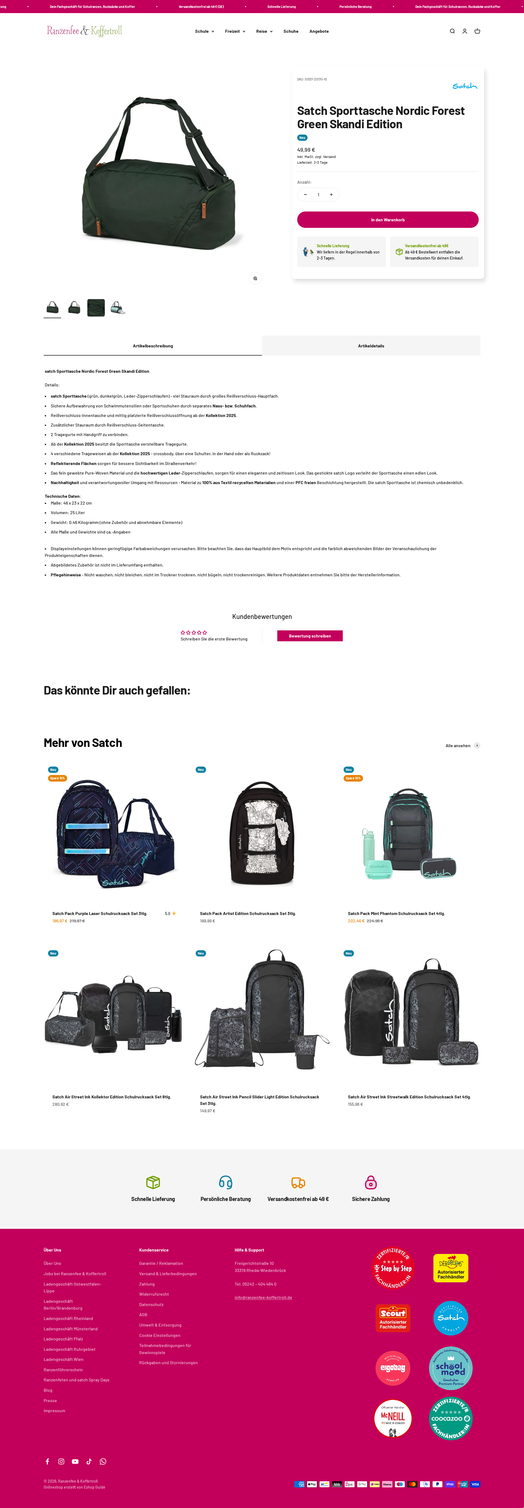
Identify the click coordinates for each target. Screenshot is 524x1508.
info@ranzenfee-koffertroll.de (263, 1297)
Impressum (54, 1410)
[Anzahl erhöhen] (331, 194)
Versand (329, 156)
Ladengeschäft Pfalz (63, 1338)
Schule (202, 31)
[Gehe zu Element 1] (52, 308)
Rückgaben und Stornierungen (168, 1362)
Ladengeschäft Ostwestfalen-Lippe (72, 1287)
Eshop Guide (94, 1487)
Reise (261, 31)
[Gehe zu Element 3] (96, 308)
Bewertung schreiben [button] (310, 635)
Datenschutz (151, 1304)
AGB (143, 1314)
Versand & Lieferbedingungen (168, 1273)
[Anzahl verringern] (305, 194)
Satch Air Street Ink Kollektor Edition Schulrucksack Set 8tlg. (111, 1096)
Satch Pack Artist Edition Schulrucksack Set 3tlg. (248, 913)
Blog (48, 1390)
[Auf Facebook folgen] (47, 1461)
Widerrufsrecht (154, 1294)
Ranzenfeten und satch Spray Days (76, 1379)
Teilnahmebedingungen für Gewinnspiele (165, 1349)
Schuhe (291, 31)
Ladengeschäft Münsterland (71, 1328)
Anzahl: (304, 181)
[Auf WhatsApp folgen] (103, 1461)
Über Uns (52, 1263)
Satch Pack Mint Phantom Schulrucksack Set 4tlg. (396, 913)
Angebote (319, 31)
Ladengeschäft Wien (64, 1359)
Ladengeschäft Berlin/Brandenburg (63, 1304)
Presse (50, 1400)
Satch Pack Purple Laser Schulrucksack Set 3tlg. (99, 913)
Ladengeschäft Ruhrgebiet (70, 1349)
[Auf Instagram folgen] (61, 1461)
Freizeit (232, 31)
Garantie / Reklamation (161, 1263)
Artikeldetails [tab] (371, 345)
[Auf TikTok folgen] (89, 1461)
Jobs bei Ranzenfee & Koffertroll (75, 1273)
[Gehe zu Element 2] (74, 308)
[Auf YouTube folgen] (75, 1461)
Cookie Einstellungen (159, 1335)
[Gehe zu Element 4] (118, 308)
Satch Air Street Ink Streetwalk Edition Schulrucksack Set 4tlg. (409, 1096)
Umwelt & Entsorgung (160, 1324)
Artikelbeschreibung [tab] (153, 345)
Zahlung (147, 1283)
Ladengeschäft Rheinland (68, 1318)
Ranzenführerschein (63, 1369)
